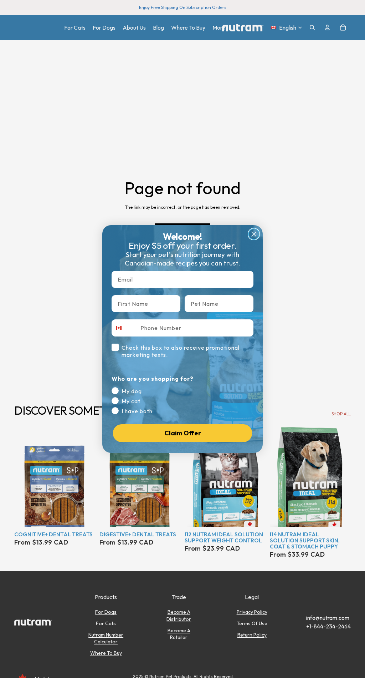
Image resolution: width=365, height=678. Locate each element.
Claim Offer (182, 433)
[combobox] (124, 328)
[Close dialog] (253, 234)
